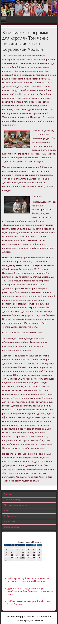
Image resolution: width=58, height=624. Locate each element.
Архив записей (11, 521)
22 (34, 555)
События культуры (13, 500)
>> (9, 578)
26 (17, 557)
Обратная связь (11, 527)
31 (6, 560)
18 (12, 555)
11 (12, 552)
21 (28, 555)
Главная (8, 494)
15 (34, 552)
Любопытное (10, 516)
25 (12, 557)
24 (6, 557)
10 (6, 552)
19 (17, 555)
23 (39, 555)
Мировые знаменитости (15, 505)
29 (34, 557)
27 (23, 557)
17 (6, 555)
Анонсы (7, 511)
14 (28, 552)
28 (28, 557)
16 (39, 552)
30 (39, 557)
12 (17, 552)
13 (23, 552)
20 (23, 555)
